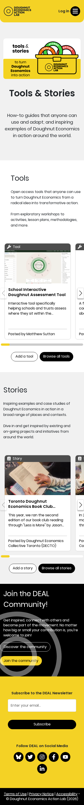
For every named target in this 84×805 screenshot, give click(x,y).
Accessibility (67, 794)
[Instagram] (42, 757)
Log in (63, 11)
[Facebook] (54, 757)
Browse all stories (56, 568)
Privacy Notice (41, 794)
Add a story (23, 568)
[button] (80, 293)
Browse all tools (56, 356)
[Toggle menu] (75, 11)
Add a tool (24, 356)
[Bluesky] (19, 757)
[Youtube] (65, 757)
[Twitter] (30, 757)
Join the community (21, 660)
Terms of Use (15, 794)
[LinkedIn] (42, 769)
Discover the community (25, 646)
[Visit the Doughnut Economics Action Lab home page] (17, 11)
